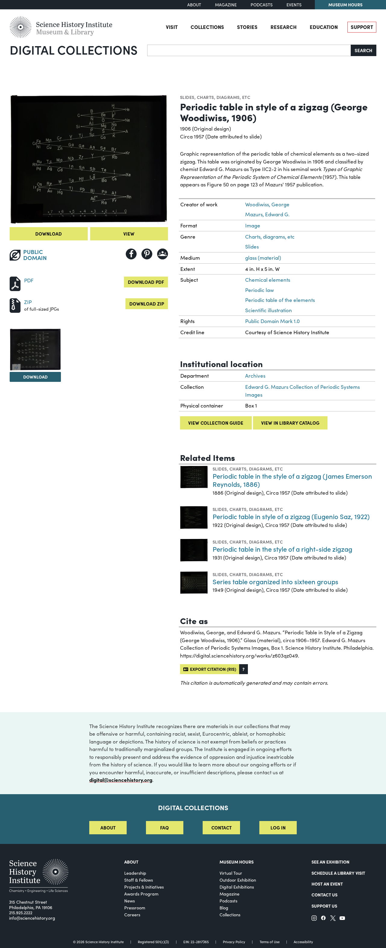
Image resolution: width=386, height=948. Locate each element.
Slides (187, 97)
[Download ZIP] (15, 304)
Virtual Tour (231, 873)
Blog (224, 908)
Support (362, 26)
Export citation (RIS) (212, 669)
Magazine (226, 5)
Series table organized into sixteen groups (275, 581)
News (129, 901)
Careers (132, 915)
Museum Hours (345, 5)
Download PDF (146, 282)
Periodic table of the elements (280, 299)
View (128, 233)
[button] (243, 669)
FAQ (164, 827)
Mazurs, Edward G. (267, 214)
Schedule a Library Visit (338, 873)
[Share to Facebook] (131, 254)
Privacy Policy (234, 942)
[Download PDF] (15, 283)
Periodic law (259, 290)
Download (48, 233)
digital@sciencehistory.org (120, 779)
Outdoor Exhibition (238, 880)
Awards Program (141, 894)
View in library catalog (290, 423)
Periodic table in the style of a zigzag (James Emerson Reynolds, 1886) (292, 480)
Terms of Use (270, 942)
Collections (207, 26)
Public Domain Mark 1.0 (272, 321)
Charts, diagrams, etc (223, 97)
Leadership (135, 873)
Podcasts (262, 5)
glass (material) (263, 257)
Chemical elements (267, 279)
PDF (28, 280)
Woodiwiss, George (267, 204)
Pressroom (134, 908)
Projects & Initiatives (144, 887)
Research (284, 26)
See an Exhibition (331, 862)
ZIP (28, 302)
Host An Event (327, 884)
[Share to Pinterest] (146, 254)
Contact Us (324, 895)
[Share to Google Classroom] (162, 254)
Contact (221, 827)
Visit (172, 26)
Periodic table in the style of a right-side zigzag (282, 548)
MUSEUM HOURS (237, 862)
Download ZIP (146, 303)
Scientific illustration (268, 310)
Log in (278, 827)
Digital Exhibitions (237, 887)
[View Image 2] (35, 349)
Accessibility (303, 942)
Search (363, 50)
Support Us (324, 906)
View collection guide (215, 423)
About (194, 5)
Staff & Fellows (138, 880)
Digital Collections (74, 49)
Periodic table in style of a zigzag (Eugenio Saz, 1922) (291, 516)
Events (294, 5)
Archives (255, 375)
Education (324, 26)
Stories (247, 26)
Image (252, 225)
